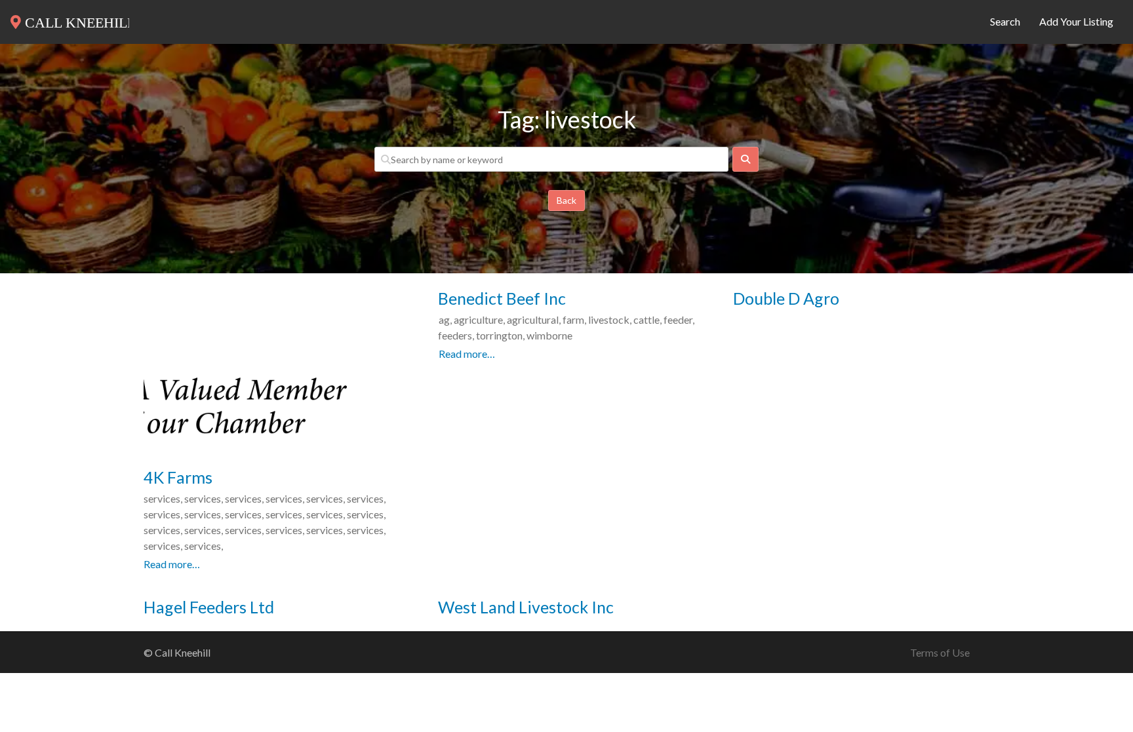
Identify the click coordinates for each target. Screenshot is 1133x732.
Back (566, 200)
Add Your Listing (1076, 21)
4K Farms (178, 477)
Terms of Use (940, 652)
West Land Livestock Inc (526, 607)
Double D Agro (786, 298)
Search (1005, 21)
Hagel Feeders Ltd (209, 607)
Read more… (172, 564)
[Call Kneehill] (69, 20)
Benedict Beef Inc (502, 298)
